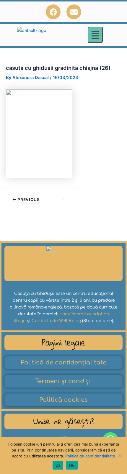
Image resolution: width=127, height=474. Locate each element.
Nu (72, 465)
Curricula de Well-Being (56, 321)
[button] (95, 35)
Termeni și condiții (63, 381)
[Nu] (120, 455)
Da (58, 465)
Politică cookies (63, 399)
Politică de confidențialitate (63, 362)
